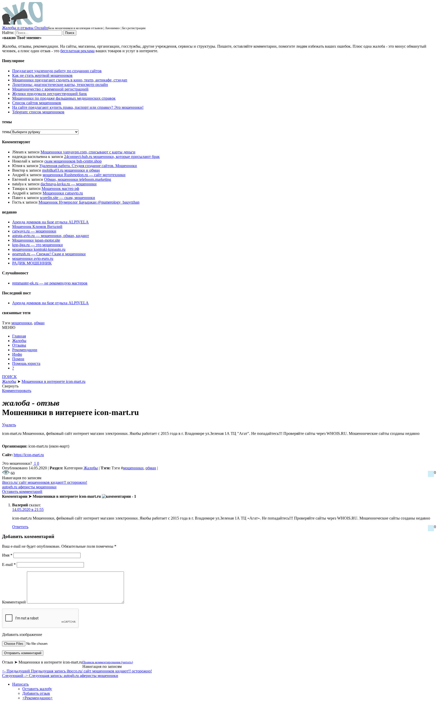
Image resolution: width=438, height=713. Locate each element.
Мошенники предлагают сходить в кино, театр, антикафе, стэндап (69, 80)
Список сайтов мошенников (36, 103)
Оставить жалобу (37, 689)
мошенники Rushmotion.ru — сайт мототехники (84, 175)
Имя (7, 555)
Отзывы (19, 345)
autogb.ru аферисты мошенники (29, 487)
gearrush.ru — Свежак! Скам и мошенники (49, 254)
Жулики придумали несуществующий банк (49, 94)
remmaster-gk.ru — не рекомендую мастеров (49, 283)
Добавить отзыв (36, 693)
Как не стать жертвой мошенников (42, 75)
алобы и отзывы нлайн (25, 28)
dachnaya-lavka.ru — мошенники (69, 184)
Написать (20, 684)
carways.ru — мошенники (34, 231)
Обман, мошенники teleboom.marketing (77, 179)
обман (39, 323)
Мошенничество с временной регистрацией (50, 89)
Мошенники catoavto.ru (63, 193)
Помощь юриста (26, 363)
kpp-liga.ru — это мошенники (37, 245)
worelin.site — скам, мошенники (67, 197)
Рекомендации (24, 350)
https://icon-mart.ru (29, 455)
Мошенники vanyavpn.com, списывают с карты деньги (88, 152)
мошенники (21, 323)
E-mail (9, 564)
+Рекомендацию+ (37, 698)
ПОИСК (9, 377)
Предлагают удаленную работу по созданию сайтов (57, 71)
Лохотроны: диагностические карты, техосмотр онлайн (60, 84)
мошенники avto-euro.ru (32, 258)
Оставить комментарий (22, 491)
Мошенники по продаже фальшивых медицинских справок (64, 98)
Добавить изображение (22, 634)
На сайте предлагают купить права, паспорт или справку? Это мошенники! (77, 107)
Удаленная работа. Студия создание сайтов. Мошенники (88, 166)
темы (6, 132)
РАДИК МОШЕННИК (32, 263)
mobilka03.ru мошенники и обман (71, 170)
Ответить (20, 527)
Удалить (9, 425)
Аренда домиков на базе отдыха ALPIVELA (50, 222)
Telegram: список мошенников (38, 112)
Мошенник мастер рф (60, 188)
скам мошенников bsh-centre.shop (73, 161)
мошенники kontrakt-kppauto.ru (38, 249)
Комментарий (14, 602)
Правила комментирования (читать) (107, 662)
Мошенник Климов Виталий (37, 226)
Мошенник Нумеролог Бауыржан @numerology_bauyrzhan (89, 202)
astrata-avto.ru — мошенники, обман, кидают (50, 236)
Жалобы (19, 340)
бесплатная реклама (77, 51)
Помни (18, 359)
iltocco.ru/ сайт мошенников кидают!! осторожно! (44, 482)
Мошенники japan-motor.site (36, 240)
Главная (19, 336)
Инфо (17, 354)
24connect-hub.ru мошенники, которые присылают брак (112, 156)
